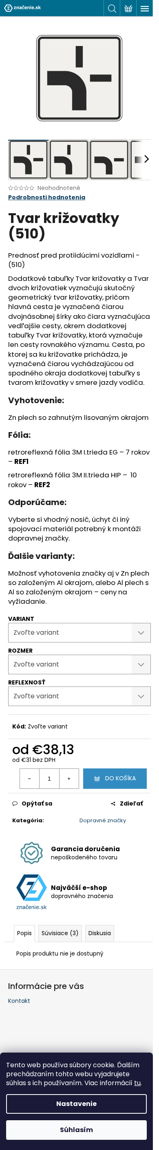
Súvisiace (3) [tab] (60, 933)
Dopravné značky (103, 820)
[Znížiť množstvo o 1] (30, 778)
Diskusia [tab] (99, 933)
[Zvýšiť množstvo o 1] (69, 778)
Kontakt (19, 1001)
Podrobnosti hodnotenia (46, 197)
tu (137, 1083)
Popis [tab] (24, 933)
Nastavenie (76, 1103)
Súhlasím (76, 1130)
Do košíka (120, 778)
